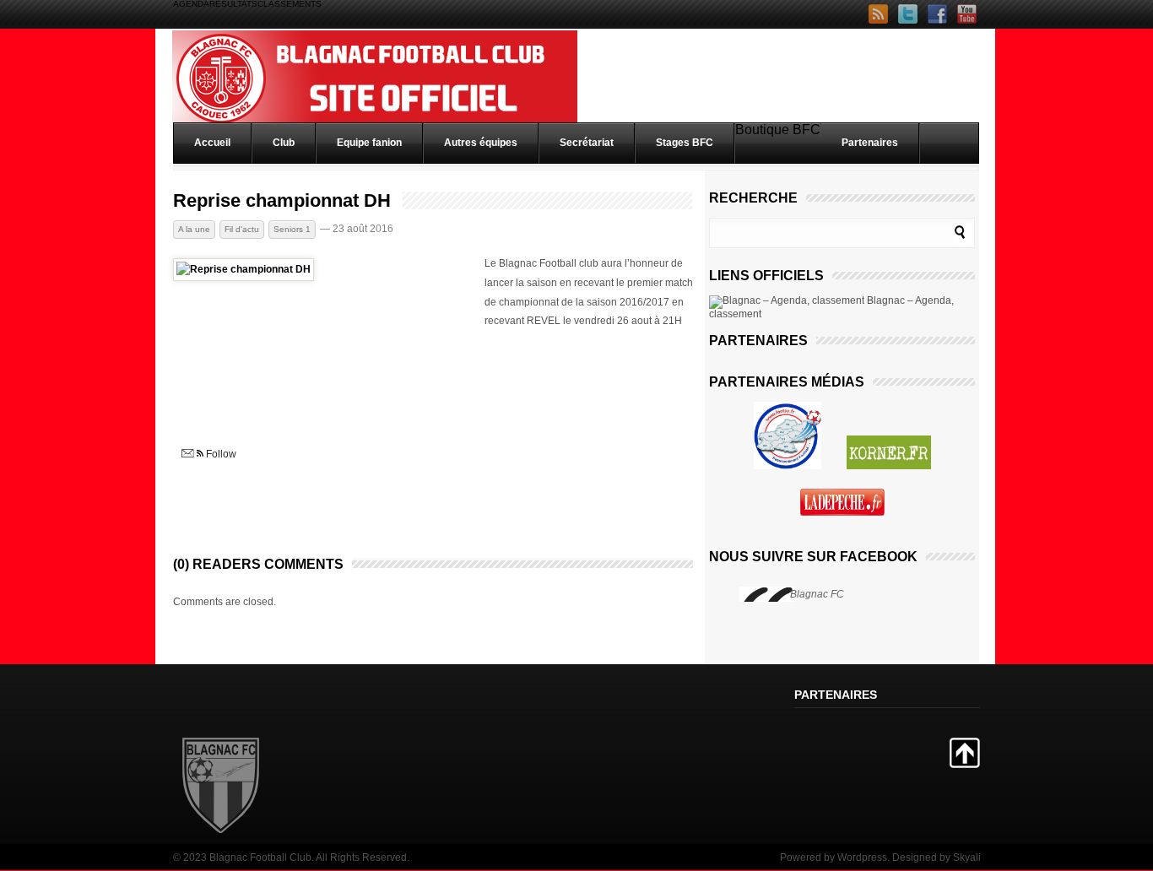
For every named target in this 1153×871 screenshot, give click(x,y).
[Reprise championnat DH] (243, 269)
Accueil (212, 143)
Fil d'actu (242, 229)
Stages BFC (684, 143)
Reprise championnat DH (282, 201)
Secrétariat (587, 143)
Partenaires (870, 143)
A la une (194, 229)
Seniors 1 (292, 229)
